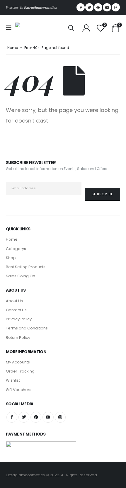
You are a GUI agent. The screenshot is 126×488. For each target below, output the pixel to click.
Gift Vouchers (18, 389)
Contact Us (16, 310)
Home (12, 47)
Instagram (60, 417)
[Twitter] (89, 7)
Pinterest (35, 417)
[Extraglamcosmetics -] (28, 28)
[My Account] (86, 28)
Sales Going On (20, 276)
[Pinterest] (98, 7)
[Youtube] (107, 7)
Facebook (11, 417)
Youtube (47, 417)
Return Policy (18, 337)
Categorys (16, 248)
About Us (14, 301)
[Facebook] (80, 7)
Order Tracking (20, 371)
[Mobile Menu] (10, 28)
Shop (11, 258)
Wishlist (13, 380)
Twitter (23, 417)
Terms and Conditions (27, 328)
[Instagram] (116, 7)
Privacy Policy (19, 319)
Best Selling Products (25, 267)
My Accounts (18, 362)
